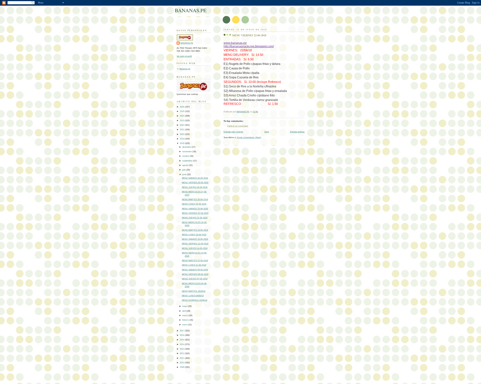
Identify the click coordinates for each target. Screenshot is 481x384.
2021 (182, 129)
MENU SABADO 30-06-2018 (195, 178)
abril (184, 311)
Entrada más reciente (233, 132)
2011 (182, 358)
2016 (182, 335)
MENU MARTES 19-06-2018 (195, 230)
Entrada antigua (297, 132)
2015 (182, 340)
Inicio (266, 132)
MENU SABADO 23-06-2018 (195, 209)
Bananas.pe (184, 69)
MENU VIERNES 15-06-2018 (195, 243)
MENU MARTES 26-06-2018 (195, 199)
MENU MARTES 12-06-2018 (195, 260)
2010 (182, 362)
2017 (182, 330)
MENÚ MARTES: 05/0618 (193, 291)
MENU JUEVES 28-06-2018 (194, 187)
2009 (182, 367)
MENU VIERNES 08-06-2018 (195, 274)
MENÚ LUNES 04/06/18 (193, 296)
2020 (182, 134)
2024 (182, 116)
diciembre (187, 147)
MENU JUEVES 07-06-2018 (194, 279)
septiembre (187, 161)
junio (184, 174)
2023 (182, 120)
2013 (182, 349)
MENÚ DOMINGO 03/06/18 (194, 300)
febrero (185, 320)
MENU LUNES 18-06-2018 (194, 234)
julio (184, 170)
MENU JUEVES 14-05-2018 (194, 248)
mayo (185, 306)
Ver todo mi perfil (184, 56)
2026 (182, 107)
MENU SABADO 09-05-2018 (195, 270)
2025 (182, 111)
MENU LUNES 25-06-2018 (194, 204)
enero (185, 324)
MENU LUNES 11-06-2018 (194, 265)
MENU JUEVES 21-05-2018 (194, 218)
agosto (185, 165)
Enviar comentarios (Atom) (249, 137)
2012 (182, 353)
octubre (186, 156)
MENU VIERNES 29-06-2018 (195, 182)
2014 (182, 344)
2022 (182, 125)
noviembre (187, 151)
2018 (182, 143)
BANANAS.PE (190, 10)
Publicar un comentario (237, 126)
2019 (182, 139)
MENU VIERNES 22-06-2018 (195, 213)
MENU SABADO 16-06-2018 (195, 239)
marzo (185, 315)
